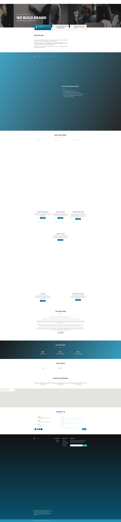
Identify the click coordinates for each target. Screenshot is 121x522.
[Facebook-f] (35, 429)
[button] (43, 218)
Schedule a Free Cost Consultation (42, 27)
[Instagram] (41, 429)
